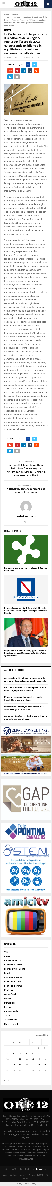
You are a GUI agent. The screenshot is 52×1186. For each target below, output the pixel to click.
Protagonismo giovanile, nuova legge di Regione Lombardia (25, 569)
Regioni (7, 30)
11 (13, 1059)
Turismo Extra (10, 1020)
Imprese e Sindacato (13, 977)
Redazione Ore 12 (13, 58)
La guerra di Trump (13, 986)
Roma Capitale (11, 1011)
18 (13, 1065)
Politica (7, 999)
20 (26, 1065)
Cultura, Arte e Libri (13, 960)
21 (32, 1065)
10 (7, 1059)
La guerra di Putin (12, 982)
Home (4, 1175)
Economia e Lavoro (13, 964)
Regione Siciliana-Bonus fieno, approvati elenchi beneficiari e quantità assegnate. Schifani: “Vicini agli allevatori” (25, 653)
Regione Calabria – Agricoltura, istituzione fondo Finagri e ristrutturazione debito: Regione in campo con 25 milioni (26, 470)
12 (20, 1059)
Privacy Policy (41, 1169)
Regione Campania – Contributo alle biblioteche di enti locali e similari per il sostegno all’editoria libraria (25, 610)
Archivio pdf (25, 1175)
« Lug (6, 1080)
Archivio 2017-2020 (40, 1175)
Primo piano (9, 1003)
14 (32, 1059)
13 (26, 1059)
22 (38, 1065)
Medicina (8, 990)
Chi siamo (13, 1175)
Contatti (25, 1179)
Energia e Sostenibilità (14, 969)
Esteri (7, 973)
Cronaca (8, 956)
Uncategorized (11, 1024)
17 (7, 1065)
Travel (7, 1015)
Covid (7, 952)
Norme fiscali (10, 994)
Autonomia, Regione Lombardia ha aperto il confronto (26, 491)
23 (44, 1065)
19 (20, 1065)
